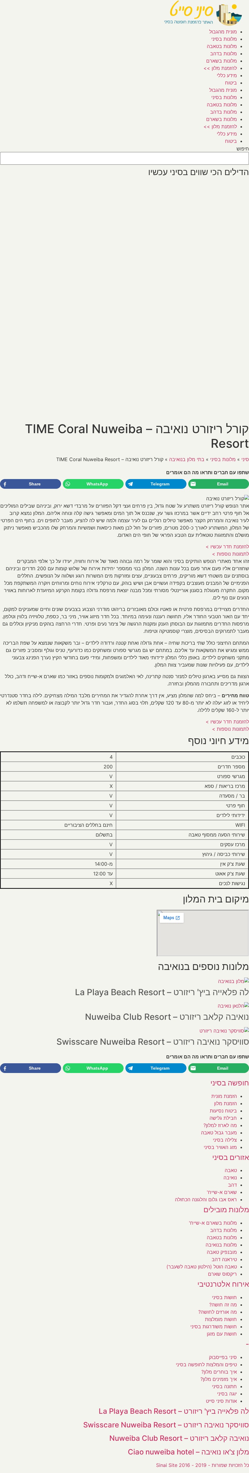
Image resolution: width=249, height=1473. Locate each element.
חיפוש (243, 148)
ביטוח (231, 83)
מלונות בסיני (224, 39)
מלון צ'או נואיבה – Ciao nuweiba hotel (188, 1451)
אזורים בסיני (230, 1157)
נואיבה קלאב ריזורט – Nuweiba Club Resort (167, 1017)
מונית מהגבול (223, 32)
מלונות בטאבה (222, 46)
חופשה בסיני (229, 1082)
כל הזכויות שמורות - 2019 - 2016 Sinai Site (202, 1465)
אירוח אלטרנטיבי (223, 1284)
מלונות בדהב (223, 53)
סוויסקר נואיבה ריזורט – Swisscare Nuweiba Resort (152, 1042)
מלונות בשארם (221, 61)
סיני (245, 459)
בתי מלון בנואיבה (186, 459)
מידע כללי (227, 75)
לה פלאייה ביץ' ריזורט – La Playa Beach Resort (162, 992)
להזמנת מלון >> (220, 68)
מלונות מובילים (226, 1209)
